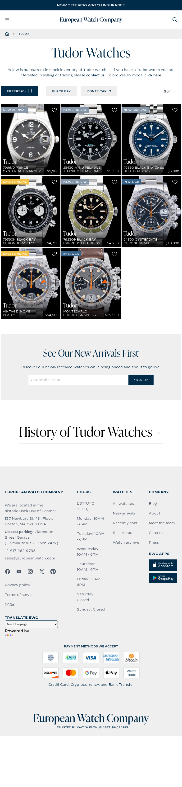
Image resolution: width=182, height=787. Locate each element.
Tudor (24, 33)
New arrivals (124, 513)
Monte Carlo (98, 91)
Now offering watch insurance (91, 5)
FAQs (10, 604)
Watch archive (126, 542)
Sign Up (141, 380)
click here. (154, 75)
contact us (95, 75)
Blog (153, 504)
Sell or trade (124, 533)
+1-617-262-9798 (20, 551)
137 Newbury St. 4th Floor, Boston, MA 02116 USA (29, 521)
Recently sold (125, 523)
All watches (123, 504)
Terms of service (20, 595)
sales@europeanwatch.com (30, 558)
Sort (168, 91)
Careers (156, 533)
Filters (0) (16, 91)
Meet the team (162, 523)
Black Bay (61, 91)
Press (154, 542)
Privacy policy (17, 585)
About (154, 513)
